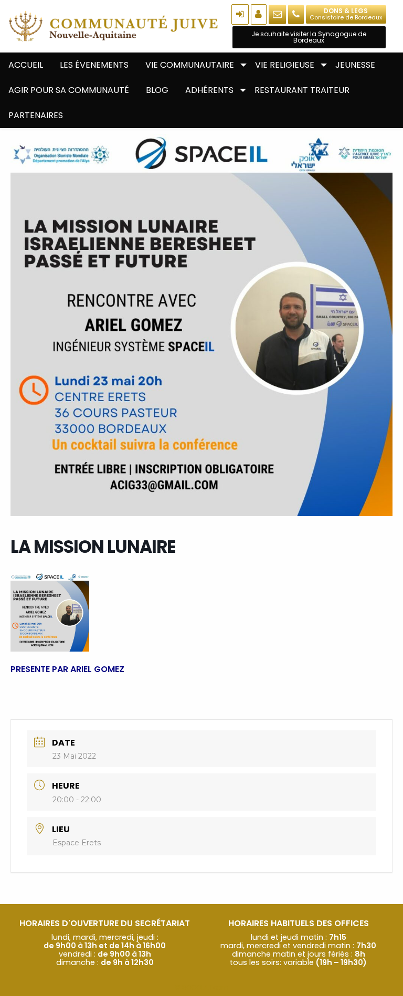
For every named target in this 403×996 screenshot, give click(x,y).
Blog (157, 90)
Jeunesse (355, 65)
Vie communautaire (189, 65)
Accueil (25, 65)
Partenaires (35, 115)
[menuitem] (25, 65)
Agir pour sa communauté (68, 90)
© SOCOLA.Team (201, 987)
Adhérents (209, 90)
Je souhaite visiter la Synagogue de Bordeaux (308, 37)
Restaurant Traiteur (301, 90)
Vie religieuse (284, 65)
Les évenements (94, 65)
